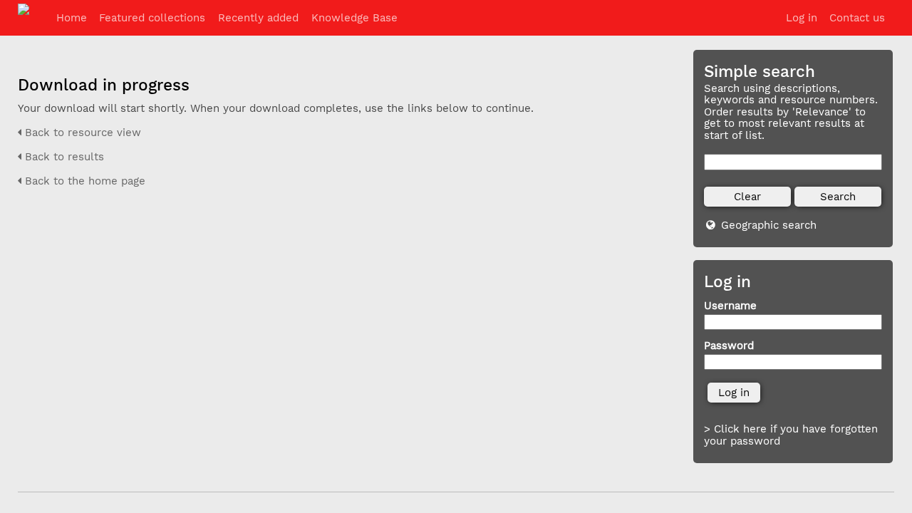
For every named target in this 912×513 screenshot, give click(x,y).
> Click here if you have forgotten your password (791, 435)
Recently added (258, 17)
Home (71, 17)
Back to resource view (81, 132)
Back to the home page (83, 181)
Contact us (857, 17)
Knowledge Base (354, 17)
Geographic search (769, 225)
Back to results (62, 156)
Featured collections (152, 17)
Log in (801, 17)
